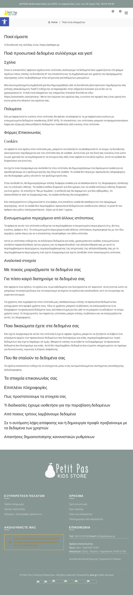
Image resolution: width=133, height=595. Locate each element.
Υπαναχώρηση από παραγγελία (86, 519)
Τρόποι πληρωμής (14, 504)
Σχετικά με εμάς (78, 504)
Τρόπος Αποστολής (14, 509)
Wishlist (112, 11)
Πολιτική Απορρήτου (80, 514)
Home (54, 22)
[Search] (103, 13)
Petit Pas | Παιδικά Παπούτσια (38, 575)
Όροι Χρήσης (76, 509)
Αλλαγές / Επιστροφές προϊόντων (23, 514)
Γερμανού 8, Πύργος (110, 559)
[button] (4, 21)
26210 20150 (81, 536)
